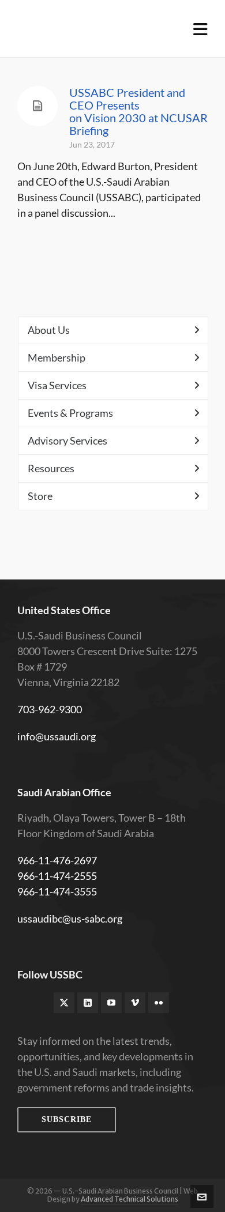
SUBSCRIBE (67, 1119)
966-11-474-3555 (57, 891)
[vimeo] (135, 1002)
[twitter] (64, 1002)
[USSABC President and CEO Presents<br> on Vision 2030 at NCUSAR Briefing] (37, 106)
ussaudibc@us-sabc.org (69, 918)
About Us (49, 329)
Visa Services (57, 385)
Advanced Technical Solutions (129, 1199)
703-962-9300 (49, 709)
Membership (56, 357)
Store (40, 496)
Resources (51, 468)
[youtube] (111, 1002)
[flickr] (158, 1002)
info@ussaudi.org (56, 736)
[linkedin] (87, 1002)
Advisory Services (67, 440)
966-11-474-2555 (57, 876)
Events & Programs (70, 412)
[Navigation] (200, 29)
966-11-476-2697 (57, 860)
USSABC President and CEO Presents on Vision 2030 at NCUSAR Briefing (138, 111)
